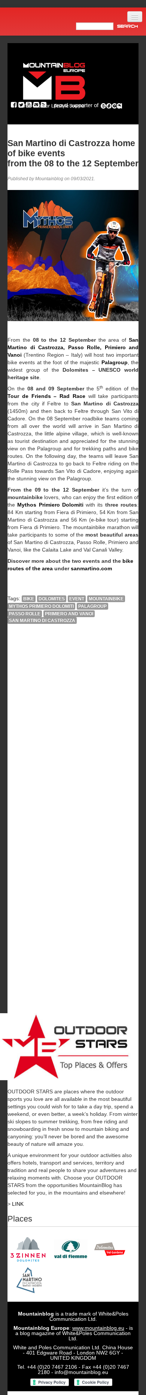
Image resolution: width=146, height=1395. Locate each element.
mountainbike (106, 598)
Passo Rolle (24, 613)
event (76, 598)
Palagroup (92, 606)
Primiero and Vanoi (69, 613)
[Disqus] (73, 731)
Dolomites (52, 598)
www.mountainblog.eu (98, 1328)
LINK (18, 1204)
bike (28, 598)
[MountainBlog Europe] (54, 83)
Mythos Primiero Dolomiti (41, 606)
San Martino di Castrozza (42, 620)
